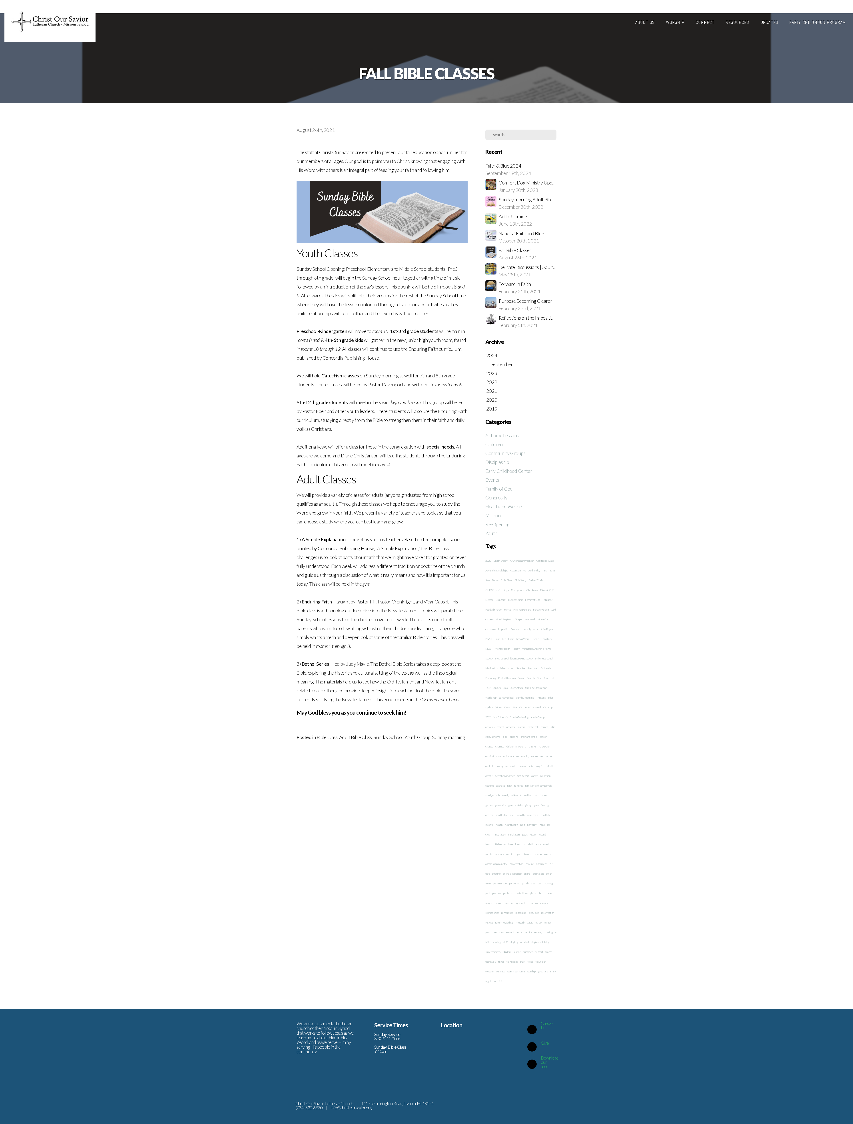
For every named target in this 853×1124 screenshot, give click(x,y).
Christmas (532, 590)
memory (499, 854)
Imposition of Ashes (508, 629)
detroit (488, 775)
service (528, 932)
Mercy (515, 648)
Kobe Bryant (547, 629)
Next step (533, 668)
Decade (489, 599)
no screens (541, 864)
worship (531, 971)
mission (538, 854)
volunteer (541, 961)
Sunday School (388, 737)
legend (542, 834)
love (517, 844)
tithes (501, 961)
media (488, 854)
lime (510, 844)
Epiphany (501, 599)
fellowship (516, 795)
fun (535, 795)
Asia (545, 570)
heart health (511, 824)
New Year (521, 668)
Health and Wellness (505, 506)
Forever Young (541, 609)
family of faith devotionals (538, 785)
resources (533, 912)
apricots (510, 727)
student (507, 952)
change (489, 746)
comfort (489, 756)
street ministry (493, 952)
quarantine (522, 903)
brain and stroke (528, 736)
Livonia (535, 639)
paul (487, 893)
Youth (491, 533)
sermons (499, 932)
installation (514, 834)
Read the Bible (534, 678)
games (488, 805)
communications (505, 756)
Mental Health (502, 648)
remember (507, 912)
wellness (500, 971)
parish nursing (545, 883)
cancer (543, 736)
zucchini (497, 981)
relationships (492, 912)
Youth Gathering (519, 717)
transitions (512, 961)
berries (544, 727)
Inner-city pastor (529, 629)
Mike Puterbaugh (544, 658)
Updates (770, 22)
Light (511, 639)
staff (505, 942)
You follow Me (501, 717)
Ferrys (507, 609)
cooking (499, 766)
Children (494, 444)
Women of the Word (530, 707)
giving (528, 805)
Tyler (550, 697)
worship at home (516, 971)
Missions (493, 515)
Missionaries (506, 668)
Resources (738, 22)
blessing (514, 736)
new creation (516, 864)
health (499, 824)
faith (509, 785)
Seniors (496, 687)
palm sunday (500, 883)
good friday (501, 815)
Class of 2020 (547, 590)
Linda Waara (523, 639)
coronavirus (512, 766)
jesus (525, 834)
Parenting (490, 678)
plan (540, 893)
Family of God (499, 489)
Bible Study (520, 580)
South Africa (516, 687)
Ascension (515, 570)
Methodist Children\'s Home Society (514, 658)
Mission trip (491, 668)
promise (509, 903)
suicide (517, 952)
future (543, 795)
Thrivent (541, 697)
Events (492, 480)
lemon (488, 844)
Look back (547, 639)
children (533, 746)
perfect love (522, 893)
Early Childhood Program (817, 22)
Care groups (517, 590)
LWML (488, 639)
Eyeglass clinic (515, 599)
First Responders (522, 609)
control (489, 766)
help (522, 824)
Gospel (518, 619)
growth (521, 815)
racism (534, 903)
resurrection (547, 912)
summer (528, 952)
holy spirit (532, 824)
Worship (676, 22)
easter (534, 775)
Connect (706, 22)
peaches (496, 893)
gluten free (539, 805)
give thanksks (515, 805)
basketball (533, 727)
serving (538, 932)
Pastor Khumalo (506, 678)
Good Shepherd (504, 619)
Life (504, 639)
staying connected (519, 942)
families (518, 785)
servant (510, 932)
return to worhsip (504, 922)
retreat (489, 922)
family (505, 795)
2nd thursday (501, 560)
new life (530, 864)
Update (489, 707)
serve (519, 932)
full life (527, 795)
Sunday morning (448, 737)
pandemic (514, 883)
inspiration (500, 834)
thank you (490, 961)
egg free (489, 785)
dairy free (540, 766)
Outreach (545, 668)
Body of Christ (536, 580)
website (489, 971)
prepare (499, 903)
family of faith (492, 795)
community (522, 756)
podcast (548, 893)
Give (545, 1043)
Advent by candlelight (496, 570)
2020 (488, 560)
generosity (500, 805)
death (551, 766)
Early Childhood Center (508, 471)
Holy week (529, 619)
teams (548, 952)
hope (542, 824)
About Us (645, 22)
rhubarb (520, 922)
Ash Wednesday (531, 570)
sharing (497, 942)
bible (504, 736)
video (530, 961)
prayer (488, 903)
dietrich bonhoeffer (505, 775)
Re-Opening (497, 524)
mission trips (513, 854)
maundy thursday (531, 844)
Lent (497, 639)
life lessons (500, 844)
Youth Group (417, 737)
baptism (521, 727)
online (527, 873)
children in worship (516, 746)
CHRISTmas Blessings (496, 590)
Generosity (496, 498)
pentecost (508, 893)
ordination (538, 873)
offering (496, 873)
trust (522, 961)
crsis (530, 766)
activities (489, 727)
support (539, 952)
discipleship (523, 775)
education (545, 775)
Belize (495, 580)
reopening (520, 912)
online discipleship (512, 873)
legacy (533, 834)
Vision (498, 707)
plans (533, 893)
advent (500, 727)
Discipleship (497, 462)
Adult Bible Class (355, 737)
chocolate (544, 746)
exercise (500, 785)
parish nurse (528, 883)
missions (526, 854)
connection (537, 756)
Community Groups (505, 453)
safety (530, 922)
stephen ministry (540, 942)
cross (523, 766)
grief (512, 815)
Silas (505, 687)
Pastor (521, 678)
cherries (499, 746)
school (539, 922)
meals (546, 844)
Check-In (547, 1025)
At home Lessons (502, 435)
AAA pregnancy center (522, 560)
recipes (544, 903)
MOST (488, 648)
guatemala (532, 815)
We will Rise (510, 707)
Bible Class (327, 737)
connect (549, 756)
